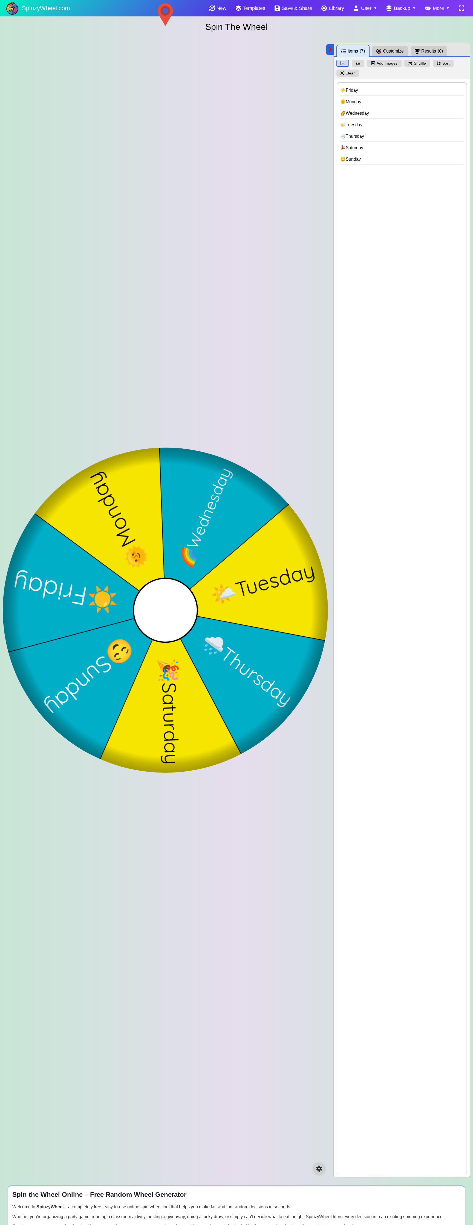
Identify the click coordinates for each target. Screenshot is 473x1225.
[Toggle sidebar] (330, 49)
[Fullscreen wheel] (461, 8)
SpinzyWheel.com (46, 8)
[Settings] (319, 1169)
